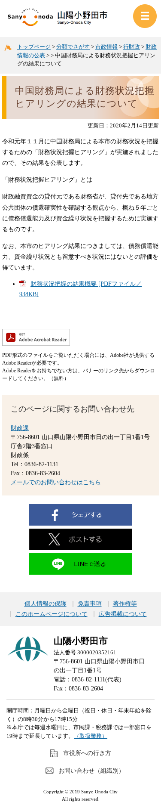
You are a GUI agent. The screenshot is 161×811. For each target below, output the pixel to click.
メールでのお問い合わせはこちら (56, 482)
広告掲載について (123, 614)
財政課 (20, 428)
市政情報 (106, 46)
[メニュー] (145, 16)
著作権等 (125, 604)
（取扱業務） (90, 736)
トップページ (34, 46)
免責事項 (90, 604)
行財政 (131, 46)
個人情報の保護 (45, 604)
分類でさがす (73, 46)
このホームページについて (51, 614)
